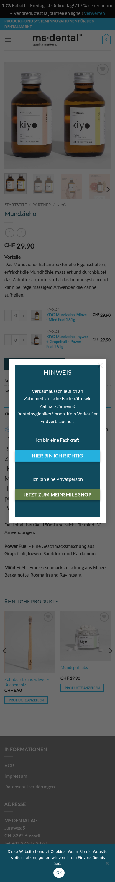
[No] (107, 865)
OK (59, 872)
